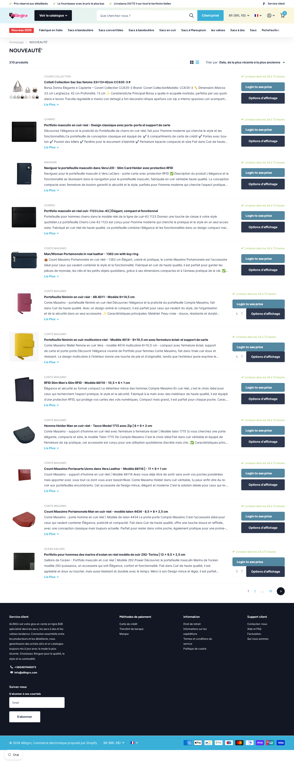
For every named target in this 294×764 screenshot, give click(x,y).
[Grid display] (191, 62)
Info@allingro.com (25, 672)
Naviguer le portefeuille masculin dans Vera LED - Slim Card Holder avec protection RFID (108, 168)
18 (270, 591)
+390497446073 (25, 667)
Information (191, 617)
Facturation (254, 633)
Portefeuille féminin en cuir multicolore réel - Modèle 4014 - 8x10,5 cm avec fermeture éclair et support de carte (126, 339)
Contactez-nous (257, 624)
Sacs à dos (237, 30)
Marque (124, 633)
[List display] (197, 62)
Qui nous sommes (257, 638)
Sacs (253, 30)
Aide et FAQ (254, 628)
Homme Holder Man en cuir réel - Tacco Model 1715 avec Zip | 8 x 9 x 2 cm (98, 425)
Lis (50, 104)
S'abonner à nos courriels (25, 693)
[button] (243, 310)
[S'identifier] (271, 15)
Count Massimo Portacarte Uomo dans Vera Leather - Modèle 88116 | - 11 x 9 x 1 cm (105, 468)
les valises (218, 30)
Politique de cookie (194, 648)
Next (281, 591)
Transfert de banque (131, 628)
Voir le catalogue (52, 15)
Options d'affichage (263, 98)
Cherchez (191, 15)
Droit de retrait (192, 624)
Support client (257, 617)
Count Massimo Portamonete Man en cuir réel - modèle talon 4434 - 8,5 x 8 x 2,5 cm (106, 511)
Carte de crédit (128, 624)
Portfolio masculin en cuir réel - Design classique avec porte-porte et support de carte (107, 125)
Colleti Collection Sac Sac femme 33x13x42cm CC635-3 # (87, 82)
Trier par (212, 62)
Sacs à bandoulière (80, 30)
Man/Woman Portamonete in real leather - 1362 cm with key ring (91, 254)
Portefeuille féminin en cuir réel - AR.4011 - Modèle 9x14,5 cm (89, 297)
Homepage (16, 42)
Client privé (210, 15)
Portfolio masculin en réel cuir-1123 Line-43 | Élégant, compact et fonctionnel (101, 211)
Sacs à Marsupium (193, 30)
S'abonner (25, 716)
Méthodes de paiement (135, 617)
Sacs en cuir (167, 30)
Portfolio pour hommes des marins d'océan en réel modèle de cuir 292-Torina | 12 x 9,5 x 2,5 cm (114, 554)
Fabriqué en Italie (51, 30)
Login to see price (259, 87)
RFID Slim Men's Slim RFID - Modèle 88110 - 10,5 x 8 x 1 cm (87, 382)
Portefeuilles (270, 30)
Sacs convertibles (111, 30)
